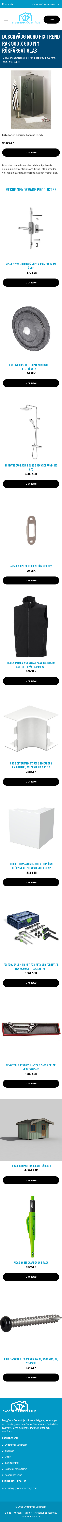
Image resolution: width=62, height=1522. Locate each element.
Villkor (28, 1512)
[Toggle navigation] (6, 19)
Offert (52, 19)
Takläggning (12, 1462)
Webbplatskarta (31, 1516)
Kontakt (18, 1512)
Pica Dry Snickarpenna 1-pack (31, 1262)
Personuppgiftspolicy (45, 1512)
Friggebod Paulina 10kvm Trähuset (31, 1166)
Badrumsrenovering (16, 1468)
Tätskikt (30, 135)
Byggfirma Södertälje (16, 1444)
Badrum (20, 135)
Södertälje (9, 4)
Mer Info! (31, 152)
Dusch (39, 135)
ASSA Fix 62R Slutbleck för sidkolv (31, 566)
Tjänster (9, 1450)
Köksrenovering (13, 1475)
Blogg (8, 1512)
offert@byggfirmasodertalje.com (45, 4)
